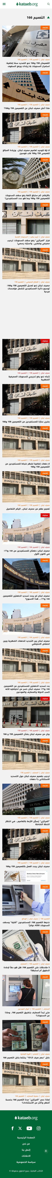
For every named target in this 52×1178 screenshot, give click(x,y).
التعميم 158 (33, 59)
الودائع (24, 918)
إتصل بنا (26, 1150)
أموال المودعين (23, 1009)
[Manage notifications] (46, 1151)
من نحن (26, 1144)
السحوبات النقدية (21, 236)
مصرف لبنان (45, 59)
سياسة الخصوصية (26, 1162)
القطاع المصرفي (32, 282)
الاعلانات (26, 1156)
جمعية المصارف (32, 1096)
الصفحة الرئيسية (26, 1138)
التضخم (35, 1054)
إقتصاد (45, 27)
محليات (45, 341)
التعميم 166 (22, 59)
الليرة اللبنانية (26, 1054)
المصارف (35, 772)
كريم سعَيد (34, 236)
